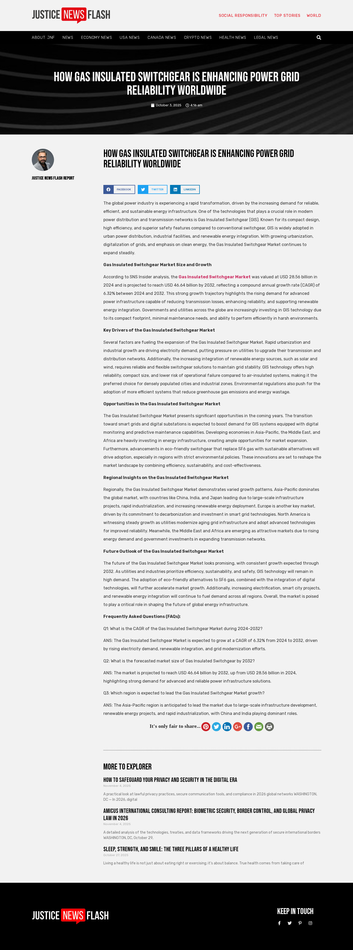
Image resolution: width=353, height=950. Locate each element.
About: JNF (43, 37)
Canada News (162, 37)
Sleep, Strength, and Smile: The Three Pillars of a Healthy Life (171, 849)
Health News (232, 37)
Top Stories (287, 15)
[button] (319, 37)
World (314, 15)
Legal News (266, 37)
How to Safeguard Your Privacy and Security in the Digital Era (170, 780)
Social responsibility (243, 15)
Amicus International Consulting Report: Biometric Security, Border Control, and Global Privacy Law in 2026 (209, 814)
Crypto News (198, 37)
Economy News (96, 37)
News (68, 37)
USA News (130, 37)
